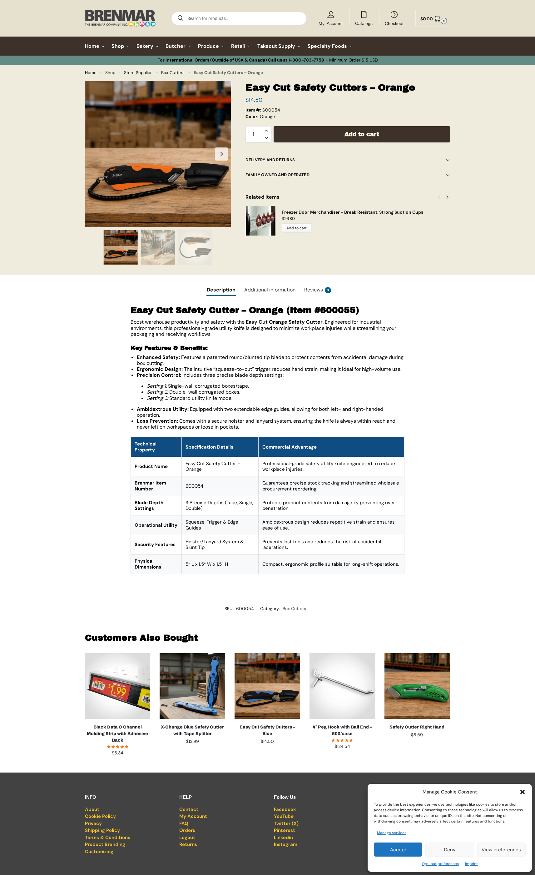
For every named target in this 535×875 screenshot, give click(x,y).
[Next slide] (221, 154)
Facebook (285, 809)
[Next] (447, 197)
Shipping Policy (102, 830)
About (92, 809)
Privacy (93, 823)
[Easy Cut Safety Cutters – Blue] (267, 686)
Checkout (394, 23)
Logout (187, 837)
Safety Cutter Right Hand (416, 727)
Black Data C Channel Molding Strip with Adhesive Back (117, 734)
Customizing (99, 851)
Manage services (391, 832)
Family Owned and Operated (277, 174)
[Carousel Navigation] (441, 197)
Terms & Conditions (107, 837)
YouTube (284, 816)
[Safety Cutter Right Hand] (417, 686)
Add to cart (361, 134)
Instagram (285, 844)
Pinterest (284, 830)
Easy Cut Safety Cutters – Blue (267, 730)
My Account (331, 23)
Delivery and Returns (270, 159)
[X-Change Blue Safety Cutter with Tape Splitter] (192, 686)
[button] (522, 792)
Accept (398, 850)
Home (91, 72)
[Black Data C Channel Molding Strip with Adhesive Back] (118, 686)
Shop (110, 72)
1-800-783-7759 (306, 60)
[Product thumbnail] (263, 221)
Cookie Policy (100, 816)
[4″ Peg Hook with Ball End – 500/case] (342, 686)
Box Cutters (173, 72)
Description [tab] (221, 289)
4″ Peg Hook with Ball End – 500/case (342, 730)
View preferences (501, 850)
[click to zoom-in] (158, 154)
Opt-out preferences (440, 863)
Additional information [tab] (269, 289)
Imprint (471, 863)
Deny (449, 850)
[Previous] (438, 197)
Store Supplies (138, 72)
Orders (187, 830)
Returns (188, 844)
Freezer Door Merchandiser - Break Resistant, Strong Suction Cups (352, 212)
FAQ (183, 823)
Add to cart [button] (117, 766)
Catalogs (364, 23)
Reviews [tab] (316, 289)
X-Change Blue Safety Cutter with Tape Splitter (192, 730)
